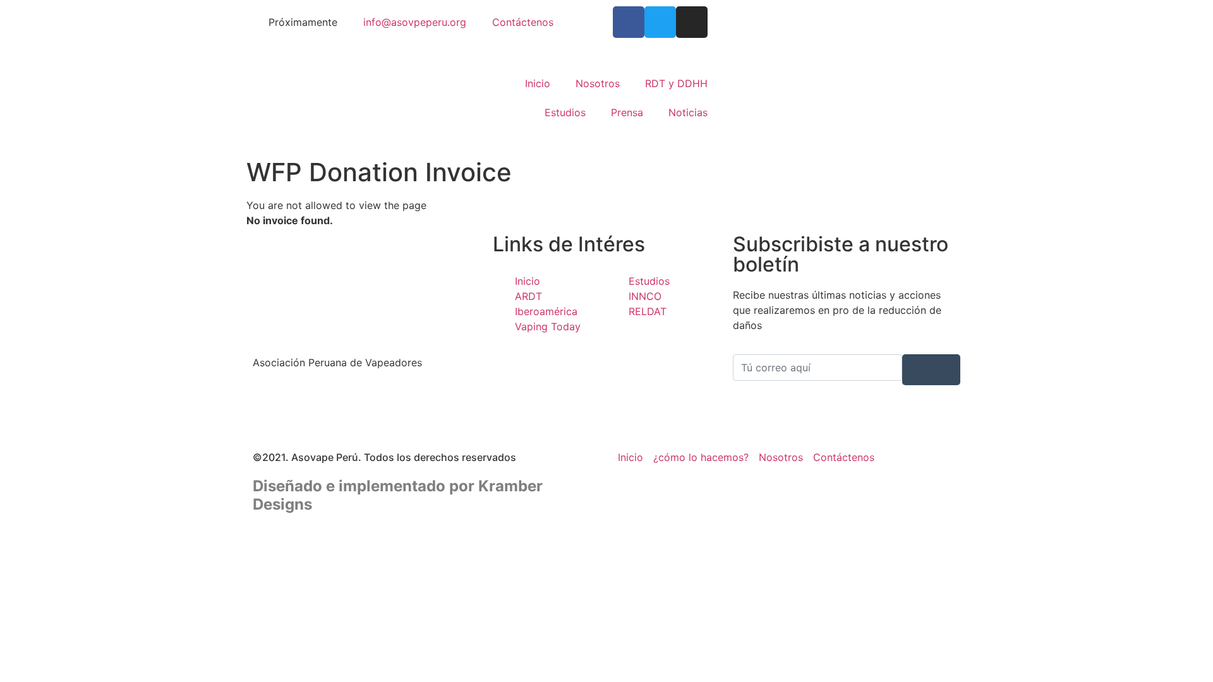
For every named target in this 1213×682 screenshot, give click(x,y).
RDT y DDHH (676, 83)
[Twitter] (660, 22)
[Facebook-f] (628, 22)
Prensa (627, 112)
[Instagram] (692, 22)
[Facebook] (366, 399)
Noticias (688, 112)
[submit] (931, 369)
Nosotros (598, 83)
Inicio (537, 83)
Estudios (565, 112)
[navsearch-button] (736, 97)
